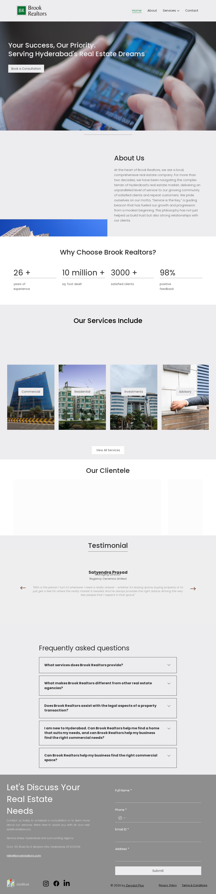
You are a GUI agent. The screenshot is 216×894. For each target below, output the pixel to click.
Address (122, 849)
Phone (121, 810)
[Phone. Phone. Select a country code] (122, 818)
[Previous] (23, 588)
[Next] (193, 589)
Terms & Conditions (194, 885)
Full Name (123, 791)
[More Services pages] (178, 11)
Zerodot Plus (134, 885)
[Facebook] (56, 883)
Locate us (23, 884)
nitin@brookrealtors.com (24, 856)
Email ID (122, 829)
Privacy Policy (168, 885)
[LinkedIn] (66, 883)
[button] (26, 69)
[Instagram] (46, 883)
